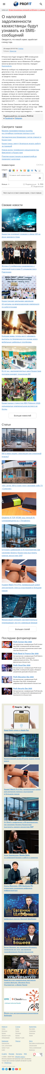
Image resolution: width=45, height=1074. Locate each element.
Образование (6, 1037)
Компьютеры (5, 1043)
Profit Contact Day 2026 (22, 642)
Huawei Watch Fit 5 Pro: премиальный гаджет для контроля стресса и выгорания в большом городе (21, 587)
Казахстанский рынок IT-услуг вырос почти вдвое (22, 759)
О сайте (4, 1054)
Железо (4, 1035)
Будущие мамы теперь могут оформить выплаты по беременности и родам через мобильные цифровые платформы (20, 339)
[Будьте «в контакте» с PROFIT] (13, 1069)
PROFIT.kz (7, 1063)
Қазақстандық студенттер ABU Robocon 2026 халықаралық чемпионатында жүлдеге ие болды (21, 406)
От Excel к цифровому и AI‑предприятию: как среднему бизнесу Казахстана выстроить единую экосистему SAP (21, 552)
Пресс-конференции (35, 1047)
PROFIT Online (20, 1057)
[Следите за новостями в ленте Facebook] (3, 1069)
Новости (4, 1027)
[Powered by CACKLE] (39, 165)
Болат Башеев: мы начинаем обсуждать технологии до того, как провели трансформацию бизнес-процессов (20, 949)
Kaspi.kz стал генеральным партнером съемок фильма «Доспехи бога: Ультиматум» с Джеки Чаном (20, 982)
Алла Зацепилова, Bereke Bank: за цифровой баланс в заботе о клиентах (21, 856)
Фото (31, 1041)
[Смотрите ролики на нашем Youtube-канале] (16, 1069)
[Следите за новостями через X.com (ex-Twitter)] (9, 1069)
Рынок (17, 1031)
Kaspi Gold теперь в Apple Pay (16, 730)
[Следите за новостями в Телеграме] (6, 1069)
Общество (13, 51)
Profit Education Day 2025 (23, 677)
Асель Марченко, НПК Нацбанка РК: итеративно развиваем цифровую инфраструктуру (18, 888)
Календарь (32, 1027)
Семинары (32, 1031)
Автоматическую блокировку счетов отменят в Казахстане (21, 138)
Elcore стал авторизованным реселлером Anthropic (21, 1014)
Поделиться (38, 186)
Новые (5, 184)
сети (8, 1047)
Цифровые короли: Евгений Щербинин (20, 919)
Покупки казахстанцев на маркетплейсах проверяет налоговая (19, 157)
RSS (41, 184)
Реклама (11, 1054)
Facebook (9, 118)
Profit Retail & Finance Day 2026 (26, 653)
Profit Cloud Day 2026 (21, 665)
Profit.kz (20, 48)
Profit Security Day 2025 (22, 688)
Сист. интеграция (7, 1045)
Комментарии (8, 165)
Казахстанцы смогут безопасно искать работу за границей (21, 144)
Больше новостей (22, 415)
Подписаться (30, 184)
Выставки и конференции (36, 1043)
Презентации (33, 1045)
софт (9, 1035)
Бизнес (4, 1033)
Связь (3, 1029)
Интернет (4, 1031)
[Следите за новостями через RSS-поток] (19, 1069)
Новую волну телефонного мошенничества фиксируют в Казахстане (20, 151)
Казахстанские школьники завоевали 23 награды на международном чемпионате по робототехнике (20, 304)
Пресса (17, 1041)
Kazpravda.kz (7, 66)
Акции (31, 1035)
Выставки (32, 1029)
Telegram (18, 118)
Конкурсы (32, 1033)
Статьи (17, 1027)
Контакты (19, 1054)
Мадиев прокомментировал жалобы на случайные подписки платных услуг (18, 132)
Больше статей (22, 629)
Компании (5, 1041)
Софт (3, 1050)
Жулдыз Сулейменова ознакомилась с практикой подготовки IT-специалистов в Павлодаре (19, 269)
